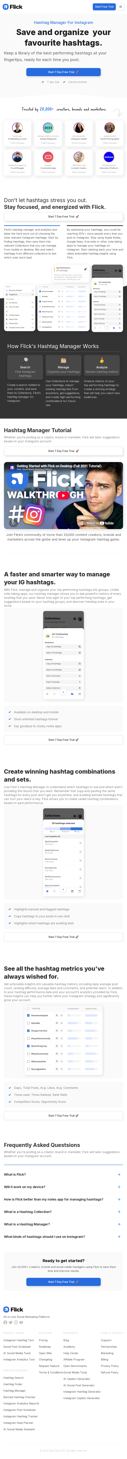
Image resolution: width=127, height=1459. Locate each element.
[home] (12, 7)
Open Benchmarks (75, 1366)
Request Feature (49, 1366)
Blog (66, 1340)
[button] (120, 6)
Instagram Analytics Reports (21, 1403)
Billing (104, 1359)
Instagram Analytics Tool (19, 1359)
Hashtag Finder (12, 1384)
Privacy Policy (110, 1366)
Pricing (43, 1340)
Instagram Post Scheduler (19, 1410)
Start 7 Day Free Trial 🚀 (63, 72)
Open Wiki (45, 1353)
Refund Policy (109, 1372)
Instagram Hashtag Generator (82, 1391)
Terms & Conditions (51, 1372)
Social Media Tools (75, 1372)
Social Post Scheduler (17, 1346)
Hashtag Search (13, 1377)
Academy (69, 1346)
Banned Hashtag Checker (19, 1397)
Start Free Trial (104, 6)
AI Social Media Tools (17, 1353)
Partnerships (109, 1346)
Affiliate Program (74, 1359)
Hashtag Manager (14, 1390)
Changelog (45, 1359)
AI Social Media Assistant (19, 1429)
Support (106, 1340)
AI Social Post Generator (79, 1385)
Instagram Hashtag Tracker (20, 1416)
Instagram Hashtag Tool (18, 1340)
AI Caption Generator (76, 1379)
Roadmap (45, 1346)
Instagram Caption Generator (81, 1398)
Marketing (107, 1353)
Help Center (71, 1353)
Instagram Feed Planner (18, 1422)
